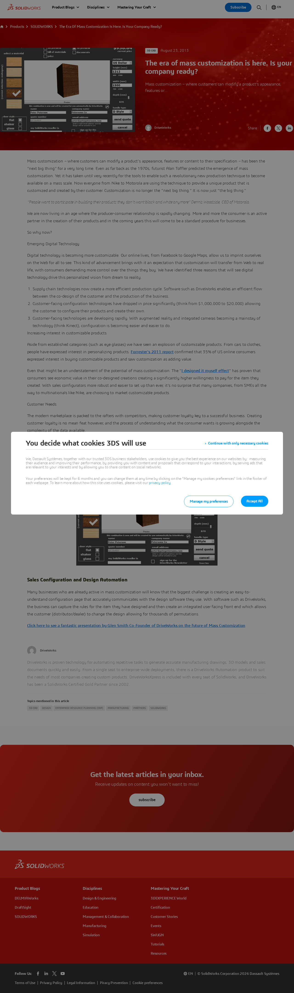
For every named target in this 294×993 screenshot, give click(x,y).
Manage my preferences (209, 501)
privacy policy (159, 483)
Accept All (254, 501)
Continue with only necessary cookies (238, 443)
